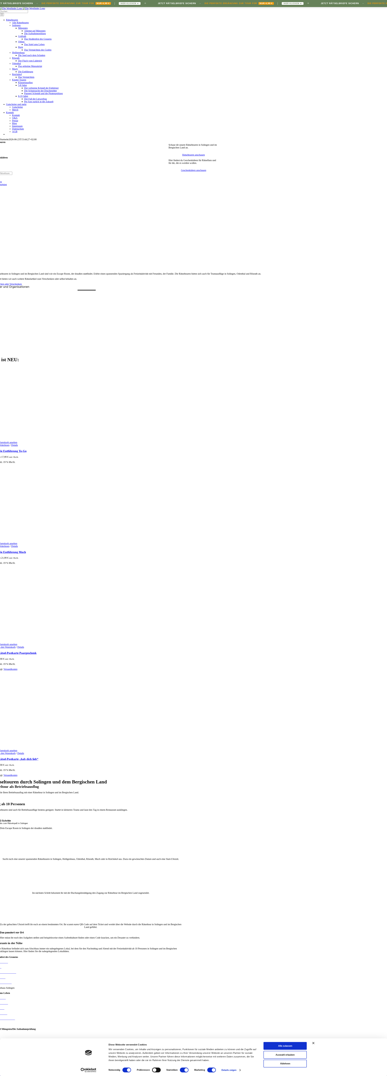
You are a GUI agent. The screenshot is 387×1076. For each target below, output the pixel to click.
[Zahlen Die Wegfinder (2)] (90, 919)
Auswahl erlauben (285, 1054)
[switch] (156, 1070)
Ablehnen (285, 1063)
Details (14, 445)
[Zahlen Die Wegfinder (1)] (90, 887)
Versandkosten (10, 669)
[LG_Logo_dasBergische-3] (87, 316)
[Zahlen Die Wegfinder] (90, 854)
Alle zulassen (285, 1046)
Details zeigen (228, 1070)
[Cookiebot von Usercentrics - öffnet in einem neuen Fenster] (88, 1070)
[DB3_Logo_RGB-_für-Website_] (87, 324)
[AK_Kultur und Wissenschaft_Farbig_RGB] (86, 300)
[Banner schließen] (313, 1043)
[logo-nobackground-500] (87, 355)
